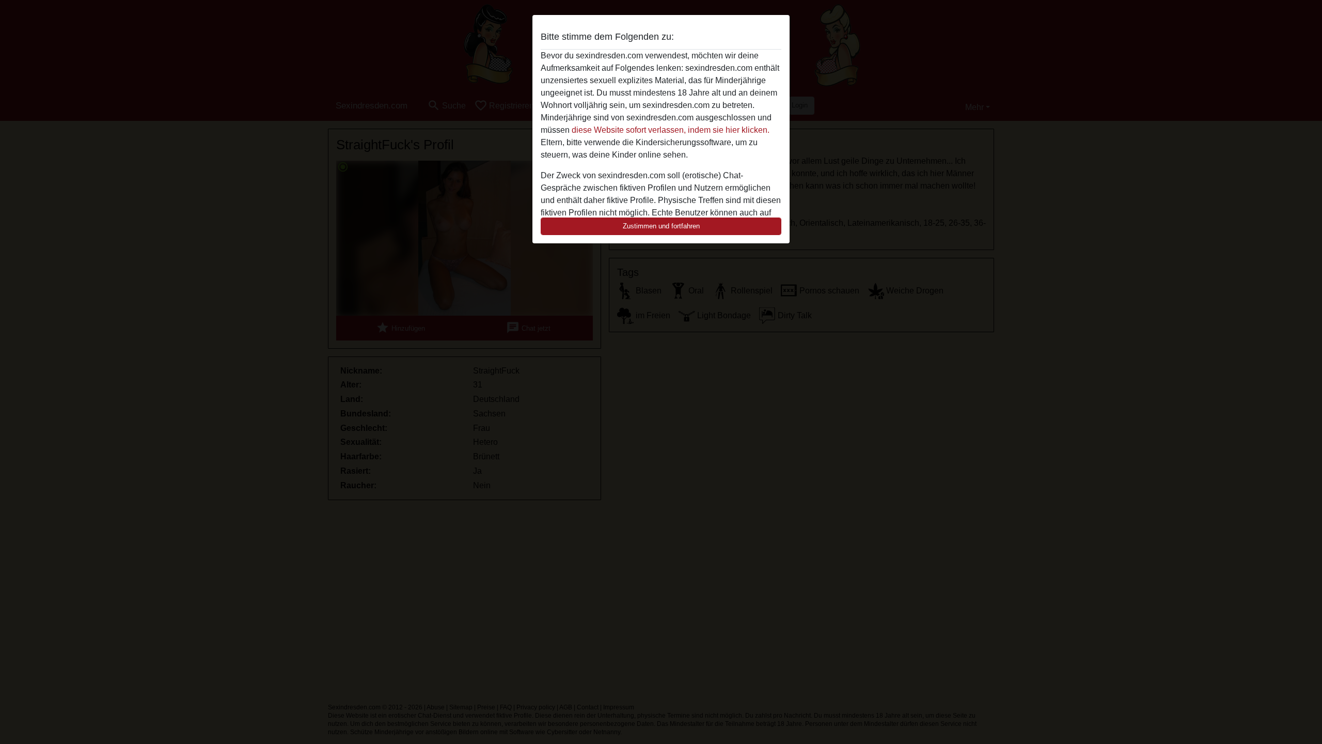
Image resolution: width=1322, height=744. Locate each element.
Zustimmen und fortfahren (661, 226)
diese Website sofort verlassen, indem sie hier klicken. (670, 130)
